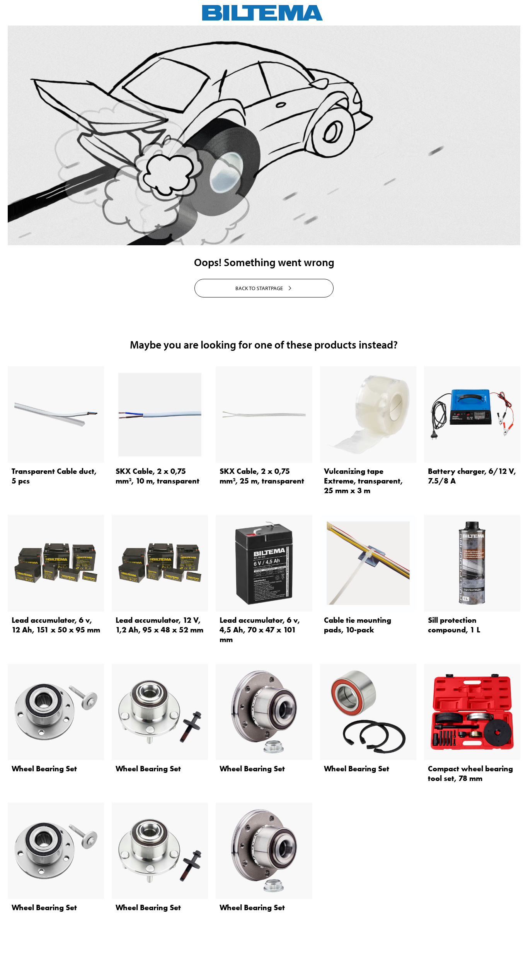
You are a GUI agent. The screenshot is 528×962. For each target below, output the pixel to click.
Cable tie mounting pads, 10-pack (357, 625)
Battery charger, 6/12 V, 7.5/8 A (472, 476)
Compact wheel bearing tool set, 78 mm (470, 773)
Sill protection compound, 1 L (454, 625)
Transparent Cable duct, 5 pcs (54, 476)
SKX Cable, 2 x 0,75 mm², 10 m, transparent (157, 476)
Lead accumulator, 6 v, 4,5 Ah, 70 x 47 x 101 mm (260, 629)
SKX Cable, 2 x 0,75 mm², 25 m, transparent (262, 476)
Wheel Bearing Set (44, 769)
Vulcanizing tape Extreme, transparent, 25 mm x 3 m (363, 481)
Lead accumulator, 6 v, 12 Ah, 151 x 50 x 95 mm (56, 625)
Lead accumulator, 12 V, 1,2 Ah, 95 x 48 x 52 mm (159, 625)
